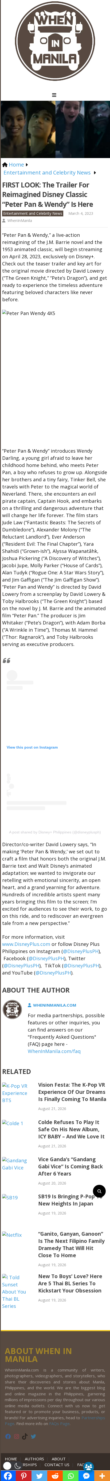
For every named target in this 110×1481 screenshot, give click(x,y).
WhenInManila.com (54, 1005)
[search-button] (99, 1191)
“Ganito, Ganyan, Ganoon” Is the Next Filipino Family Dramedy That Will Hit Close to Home (71, 1244)
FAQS (82, 1464)
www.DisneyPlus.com (26, 944)
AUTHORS (34, 1458)
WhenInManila (19, 220)
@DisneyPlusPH (81, 951)
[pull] (55, 95)
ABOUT (59, 1458)
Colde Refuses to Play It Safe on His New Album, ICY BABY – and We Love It (71, 1129)
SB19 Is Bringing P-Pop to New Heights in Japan (70, 1200)
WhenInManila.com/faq (54, 1051)
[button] (13, 1465)
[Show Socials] (88, 1467)
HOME (12, 1458)
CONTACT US (57, 1464)
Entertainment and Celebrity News (32, 213)
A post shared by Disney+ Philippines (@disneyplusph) (55, 832)
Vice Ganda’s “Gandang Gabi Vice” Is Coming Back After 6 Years (70, 1166)
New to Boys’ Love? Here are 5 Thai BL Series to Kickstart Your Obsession (70, 1283)
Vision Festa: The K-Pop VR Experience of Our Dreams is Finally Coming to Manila (72, 1092)
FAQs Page (59, 1423)
